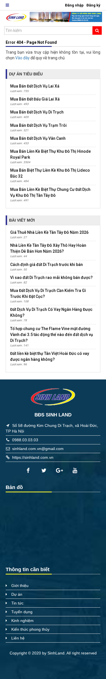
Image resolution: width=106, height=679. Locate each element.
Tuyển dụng (22, 612)
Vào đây (23, 58)
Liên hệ (18, 638)
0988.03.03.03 (25, 440)
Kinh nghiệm (22, 620)
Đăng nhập (74, 5)
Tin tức (17, 603)
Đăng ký (93, 5)
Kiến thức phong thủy (30, 629)
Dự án (16, 594)
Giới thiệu (20, 585)
